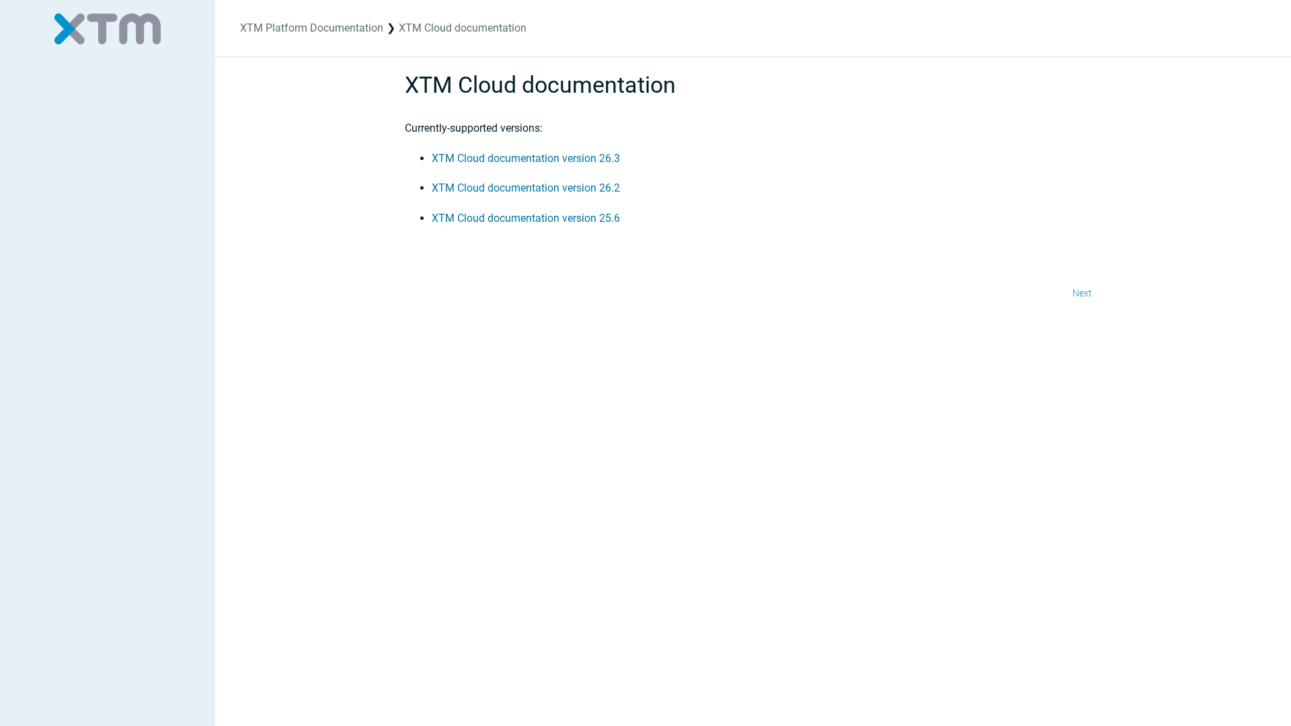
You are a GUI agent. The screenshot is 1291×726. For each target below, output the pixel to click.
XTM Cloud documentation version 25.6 (526, 218)
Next (1082, 293)
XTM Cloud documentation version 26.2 (526, 188)
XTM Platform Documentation (311, 28)
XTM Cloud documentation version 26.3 (526, 158)
